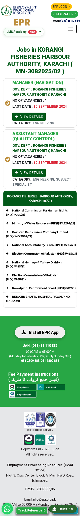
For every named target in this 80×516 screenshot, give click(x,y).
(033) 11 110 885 (70, 21)
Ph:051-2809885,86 (40, 489)
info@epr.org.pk (44, 499)
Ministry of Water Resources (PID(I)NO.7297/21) (43, 223)
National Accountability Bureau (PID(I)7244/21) (44, 245)
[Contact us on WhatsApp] (7, 508)
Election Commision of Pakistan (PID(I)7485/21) (44, 253)
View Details (31, 117)
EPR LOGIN (60, 6)
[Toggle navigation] (71, 29)
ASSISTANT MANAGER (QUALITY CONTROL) (35, 136)
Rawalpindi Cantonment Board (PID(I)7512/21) (43, 288)
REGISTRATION (63, 14)
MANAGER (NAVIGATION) (37, 82)
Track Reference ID (32, 510)
